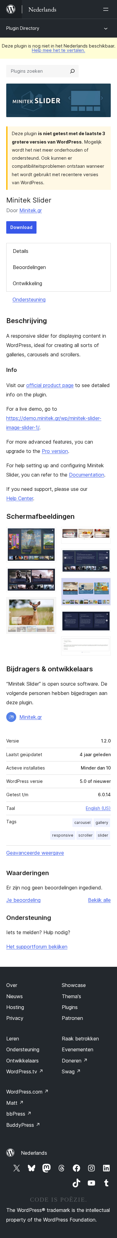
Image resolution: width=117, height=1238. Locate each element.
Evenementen (77, 1049)
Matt (15, 1103)
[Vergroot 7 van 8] (102, 619)
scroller (85, 835)
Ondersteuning (29, 299)
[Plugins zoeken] (72, 71)
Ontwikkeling (27, 283)
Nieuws (14, 996)
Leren (12, 1038)
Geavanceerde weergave (35, 853)
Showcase (74, 985)
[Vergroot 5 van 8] (102, 557)
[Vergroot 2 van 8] (48, 576)
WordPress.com (27, 1092)
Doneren (75, 1061)
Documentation (86, 475)
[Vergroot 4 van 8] (102, 535)
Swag (71, 1071)
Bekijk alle (99, 900)
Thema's (71, 996)
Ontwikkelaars (22, 1061)
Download (21, 227)
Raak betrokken (80, 1038)
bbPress (19, 1114)
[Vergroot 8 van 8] (102, 645)
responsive (62, 835)
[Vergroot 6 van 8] (102, 586)
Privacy (14, 1018)
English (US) (98, 808)
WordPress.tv (24, 1071)
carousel (82, 822)
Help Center (19, 498)
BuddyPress (23, 1125)
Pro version (55, 451)
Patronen (72, 1018)
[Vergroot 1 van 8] (48, 535)
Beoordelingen (29, 267)
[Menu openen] (107, 9)
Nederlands (34, 1153)
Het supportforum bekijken (36, 946)
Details (20, 251)
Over (11, 985)
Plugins (70, 1007)
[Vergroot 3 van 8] (48, 605)
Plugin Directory (22, 28)
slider (103, 835)
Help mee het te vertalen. (58, 50)
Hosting (15, 1007)
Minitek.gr (30, 210)
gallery (101, 822)
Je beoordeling (23, 900)
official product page (50, 385)
